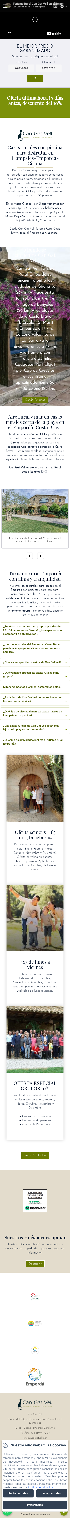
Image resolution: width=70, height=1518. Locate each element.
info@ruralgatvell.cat (35, 1438)
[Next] (40, 556)
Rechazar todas (18, 1493)
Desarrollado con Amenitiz (35, 1514)
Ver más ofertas (35, 1155)
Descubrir (35, 1263)
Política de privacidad (41, 1487)
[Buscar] (35, 78)
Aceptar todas (52, 1493)
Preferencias (35, 1504)
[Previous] (29, 556)
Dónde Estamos (35, 400)
